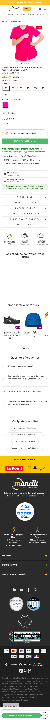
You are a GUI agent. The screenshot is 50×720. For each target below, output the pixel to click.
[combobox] (25, 14)
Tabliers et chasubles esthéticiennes (25, 435)
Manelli (4, 21)
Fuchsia (5, 104)
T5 (43, 88)
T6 (6, 95)
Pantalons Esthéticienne (25, 441)
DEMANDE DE (27, 9)
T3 (28, 88)
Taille (6, 83)
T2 (21, 88)
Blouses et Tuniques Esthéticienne (25, 448)
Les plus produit (25, 208)
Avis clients (25, 225)
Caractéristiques (25, 203)
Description (25, 197)
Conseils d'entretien (25, 214)
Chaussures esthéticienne (25, 428)
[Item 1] (21, 348)
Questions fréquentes (25, 219)
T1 (13, 88)
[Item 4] (28, 348)
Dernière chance (15, 21)
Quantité (8, 119)
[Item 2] (24, 348)
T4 (35, 88)
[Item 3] (26, 348)
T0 (6, 88)
